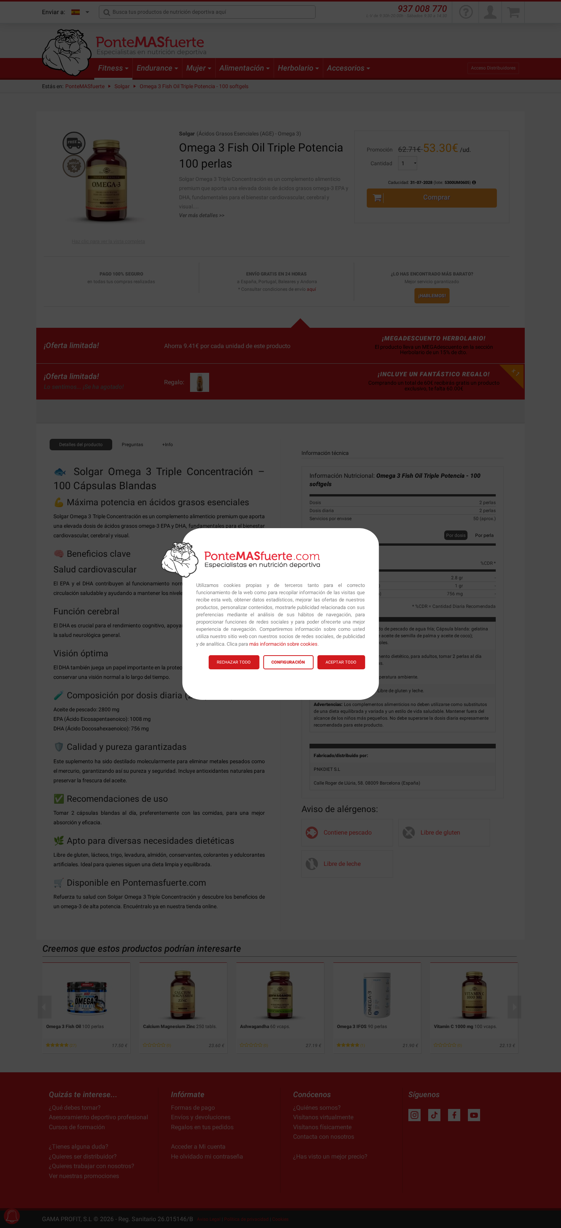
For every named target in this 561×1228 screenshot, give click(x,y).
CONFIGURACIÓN (288, 662)
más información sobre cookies (283, 644)
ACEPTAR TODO (341, 662)
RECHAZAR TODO (234, 662)
